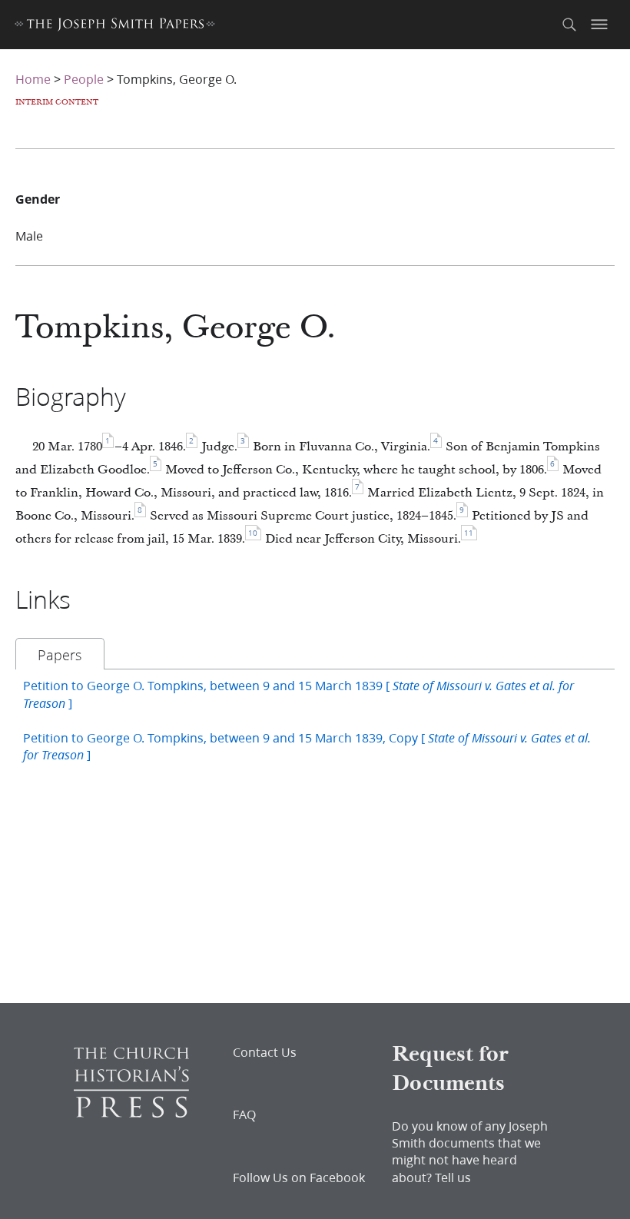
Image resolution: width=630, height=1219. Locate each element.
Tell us (453, 1177)
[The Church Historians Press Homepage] (131, 1112)
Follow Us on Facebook (299, 1177)
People (84, 79)
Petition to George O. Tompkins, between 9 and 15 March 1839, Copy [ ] (307, 746)
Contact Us (265, 1052)
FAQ (244, 1114)
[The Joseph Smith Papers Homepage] (115, 26)
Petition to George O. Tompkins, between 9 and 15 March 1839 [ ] (298, 693)
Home (33, 79)
